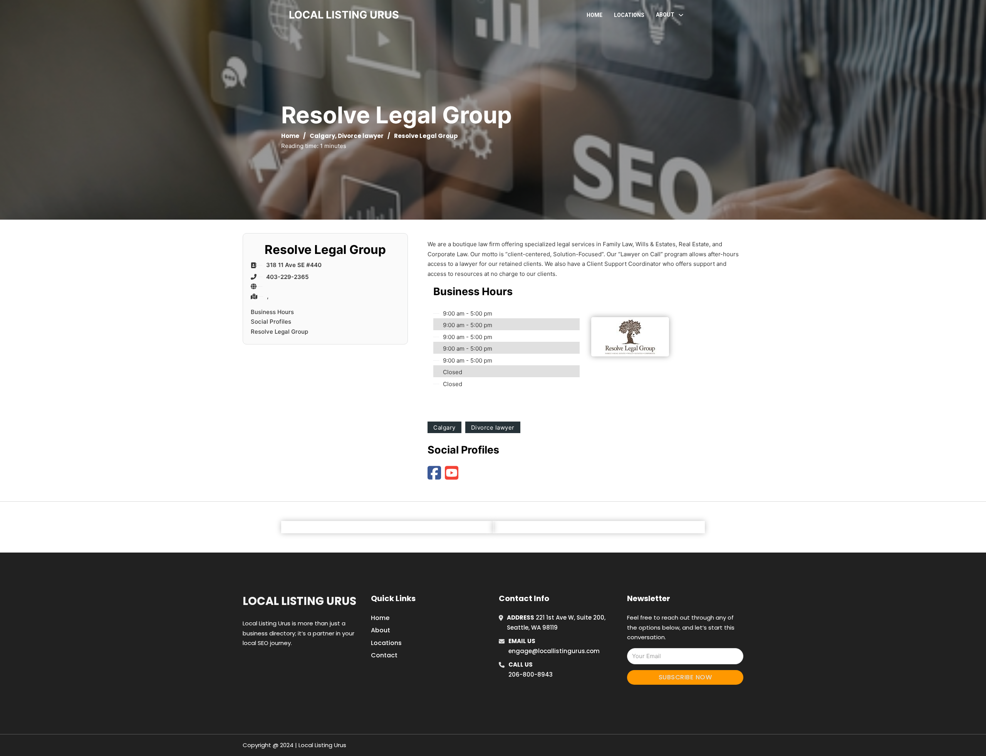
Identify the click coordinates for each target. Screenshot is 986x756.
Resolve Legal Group (279, 331)
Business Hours (272, 312)
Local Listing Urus (299, 601)
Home (594, 15)
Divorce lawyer (361, 136)
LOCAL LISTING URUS (344, 14)
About (380, 630)
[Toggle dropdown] (681, 15)
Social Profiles (271, 321)
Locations (629, 15)
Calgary (322, 136)
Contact (384, 655)
